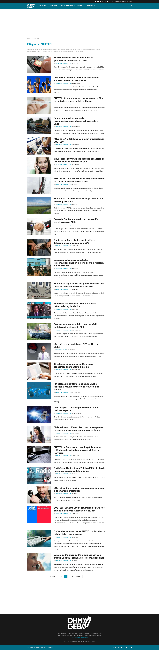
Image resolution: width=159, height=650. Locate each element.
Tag (33, 38)
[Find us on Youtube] (95, 1)
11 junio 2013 (74, 513)
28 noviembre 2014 (76, 330)
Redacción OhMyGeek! (62, 63)
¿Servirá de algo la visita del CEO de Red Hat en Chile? (78, 345)
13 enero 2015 (74, 289)
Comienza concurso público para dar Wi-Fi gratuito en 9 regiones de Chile (75, 326)
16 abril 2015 (74, 245)
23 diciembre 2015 (75, 83)
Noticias (42, 5)
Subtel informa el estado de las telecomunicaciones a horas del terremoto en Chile (76, 120)
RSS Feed (30, 647)
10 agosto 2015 (75, 144)
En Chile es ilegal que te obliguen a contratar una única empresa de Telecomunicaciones (79, 285)
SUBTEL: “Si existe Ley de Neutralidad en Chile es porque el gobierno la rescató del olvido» (79, 509)
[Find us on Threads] (105, 1)
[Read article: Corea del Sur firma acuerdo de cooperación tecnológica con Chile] (39, 226)
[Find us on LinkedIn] (107, 1)
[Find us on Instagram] (98, 1)
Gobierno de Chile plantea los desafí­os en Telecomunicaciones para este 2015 (75, 241)
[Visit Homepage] (31, 5)
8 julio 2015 (74, 184)
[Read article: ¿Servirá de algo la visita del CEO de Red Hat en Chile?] (39, 351)
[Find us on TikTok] (102, 1)
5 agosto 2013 (75, 455)
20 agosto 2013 (75, 433)
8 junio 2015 (74, 204)
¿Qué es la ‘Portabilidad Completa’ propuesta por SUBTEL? (79, 140)
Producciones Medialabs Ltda (79, 637)
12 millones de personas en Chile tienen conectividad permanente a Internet (74, 365)
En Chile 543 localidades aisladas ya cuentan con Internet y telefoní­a (79, 200)
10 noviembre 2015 (76, 104)
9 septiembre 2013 (76, 413)
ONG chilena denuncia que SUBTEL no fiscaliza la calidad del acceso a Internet (79, 533)
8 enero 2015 (74, 309)
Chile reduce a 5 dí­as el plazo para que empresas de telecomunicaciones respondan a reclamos (78, 429)
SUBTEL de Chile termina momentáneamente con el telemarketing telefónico (79, 489)
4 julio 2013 (74, 493)
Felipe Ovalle (60, 350)
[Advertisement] (79, 22)
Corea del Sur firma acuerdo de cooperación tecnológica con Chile (76, 221)
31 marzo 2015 (74, 268)
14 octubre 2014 (75, 392)
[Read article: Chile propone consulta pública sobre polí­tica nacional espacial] (39, 414)
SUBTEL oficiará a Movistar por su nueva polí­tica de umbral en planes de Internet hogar (78, 100)
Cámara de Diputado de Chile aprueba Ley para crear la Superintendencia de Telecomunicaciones (79, 556)
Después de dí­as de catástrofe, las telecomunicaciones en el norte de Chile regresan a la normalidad (79, 262)
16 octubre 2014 (75, 369)
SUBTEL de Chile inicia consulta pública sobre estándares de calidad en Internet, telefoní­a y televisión (77, 450)
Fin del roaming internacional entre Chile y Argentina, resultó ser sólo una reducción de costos (76, 386)
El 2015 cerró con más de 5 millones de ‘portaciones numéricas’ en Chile (73, 59)
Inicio (29, 38)
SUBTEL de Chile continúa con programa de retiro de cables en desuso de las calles (79, 180)
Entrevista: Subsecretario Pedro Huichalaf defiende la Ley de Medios (75, 305)
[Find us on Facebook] (112, 1)
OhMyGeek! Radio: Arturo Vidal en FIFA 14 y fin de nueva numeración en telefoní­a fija (79, 469)
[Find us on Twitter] (110, 1)
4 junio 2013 (74, 560)
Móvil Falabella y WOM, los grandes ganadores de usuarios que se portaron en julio (79, 160)
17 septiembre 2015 (76, 126)
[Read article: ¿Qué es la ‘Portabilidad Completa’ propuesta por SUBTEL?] (39, 146)
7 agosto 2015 (75, 164)
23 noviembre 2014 (71, 350)
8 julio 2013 (74, 474)
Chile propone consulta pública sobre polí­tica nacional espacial (77, 409)
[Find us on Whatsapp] (100, 1)
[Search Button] (131, 6)
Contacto (129, 1)
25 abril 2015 (74, 225)
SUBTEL (37, 38)
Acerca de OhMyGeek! (120, 1)
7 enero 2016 (74, 63)
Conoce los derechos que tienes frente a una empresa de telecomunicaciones (76, 79)
